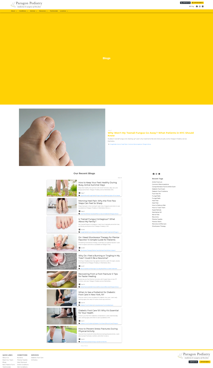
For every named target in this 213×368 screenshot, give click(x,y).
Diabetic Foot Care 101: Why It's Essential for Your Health (98, 311)
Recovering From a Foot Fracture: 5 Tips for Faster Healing (98, 275)
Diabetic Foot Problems (87, 305)
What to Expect (111, 250)
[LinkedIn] (159, 174)
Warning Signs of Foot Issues (112, 195)
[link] (99, 183)
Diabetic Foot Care (37, 357)
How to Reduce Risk (93, 232)
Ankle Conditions (22, 364)
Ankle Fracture (93, 287)
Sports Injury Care (94, 341)
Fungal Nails (113, 144)
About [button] (13, 11)
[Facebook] (154, 174)
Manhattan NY (157, 212)
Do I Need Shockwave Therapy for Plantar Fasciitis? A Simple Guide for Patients (98, 238)
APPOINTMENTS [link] (198, 2)
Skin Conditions (22, 367)
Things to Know (147, 144)
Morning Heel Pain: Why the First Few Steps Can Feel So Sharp (97, 202)
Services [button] (33, 11)
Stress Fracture (85, 287)
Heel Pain (83, 213)
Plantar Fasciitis (90, 213)
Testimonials (54, 11)
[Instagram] (156, 174)
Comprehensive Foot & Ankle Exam (103, 305)
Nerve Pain (89, 268)
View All (120, 177)
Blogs (4, 362)
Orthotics (34, 360)
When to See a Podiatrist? (102, 213)
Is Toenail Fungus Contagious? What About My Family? (96, 220)
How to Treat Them (122, 144)
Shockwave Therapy (86, 250)
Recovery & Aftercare (104, 287)
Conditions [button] (23, 11)
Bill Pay (191, 6)
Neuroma (83, 268)
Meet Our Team (7, 360)
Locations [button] (63, 11)
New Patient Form (8, 364)
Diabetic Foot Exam (99, 323)
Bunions (20, 357)
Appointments (204, 361)
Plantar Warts (156, 221)
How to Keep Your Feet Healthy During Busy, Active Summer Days (97, 183)
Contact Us (186, 2)
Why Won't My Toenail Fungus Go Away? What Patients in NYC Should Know (151, 134)
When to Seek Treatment (106, 232)
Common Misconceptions (135, 144)
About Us (5, 357)
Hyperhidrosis (84, 195)
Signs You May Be (98, 268)
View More (84, 346)
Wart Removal (22, 362)
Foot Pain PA (103, 341)
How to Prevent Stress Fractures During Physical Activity (98, 330)
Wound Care (109, 323)
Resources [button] (42, 11)
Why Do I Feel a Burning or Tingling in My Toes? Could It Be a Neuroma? (99, 256)
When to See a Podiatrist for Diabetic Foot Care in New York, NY (96, 293)
